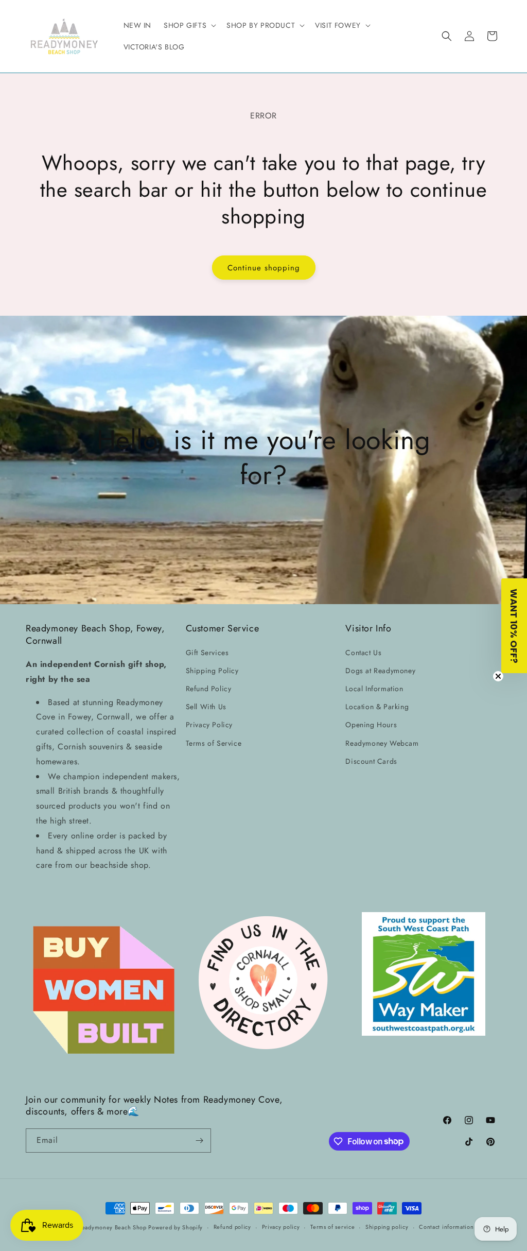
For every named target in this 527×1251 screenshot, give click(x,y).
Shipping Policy (212, 670)
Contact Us (363, 652)
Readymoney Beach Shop (113, 1227)
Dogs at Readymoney (380, 670)
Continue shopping (263, 267)
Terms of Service (214, 743)
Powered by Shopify (175, 1227)
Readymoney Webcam (381, 743)
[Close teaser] (498, 676)
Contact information (446, 1227)
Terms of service (332, 1227)
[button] (188, 25)
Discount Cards (371, 761)
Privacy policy (281, 1227)
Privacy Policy (209, 724)
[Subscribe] (199, 1140)
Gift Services (207, 652)
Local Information (374, 688)
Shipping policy (387, 1227)
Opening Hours (371, 724)
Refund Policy (209, 688)
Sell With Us (206, 706)
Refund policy (232, 1227)
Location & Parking (377, 706)
